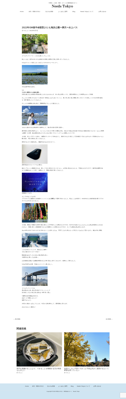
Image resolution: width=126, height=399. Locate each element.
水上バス (95, 230)
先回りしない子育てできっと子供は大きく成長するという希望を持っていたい (86, 369)
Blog (73, 11)
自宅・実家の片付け (34, 11)
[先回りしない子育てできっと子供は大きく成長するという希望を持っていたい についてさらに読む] (87, 349)
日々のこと (25, 30)
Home (22, 11)
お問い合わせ (102, 11)
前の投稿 (16, 319)
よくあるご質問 (62, 11)
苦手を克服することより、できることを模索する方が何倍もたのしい (39, 369)
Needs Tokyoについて (86, 11)
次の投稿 (109, 319)
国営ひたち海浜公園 (33, 92)
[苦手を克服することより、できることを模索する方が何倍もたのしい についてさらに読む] (39, 349)
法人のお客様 (49, 11)
